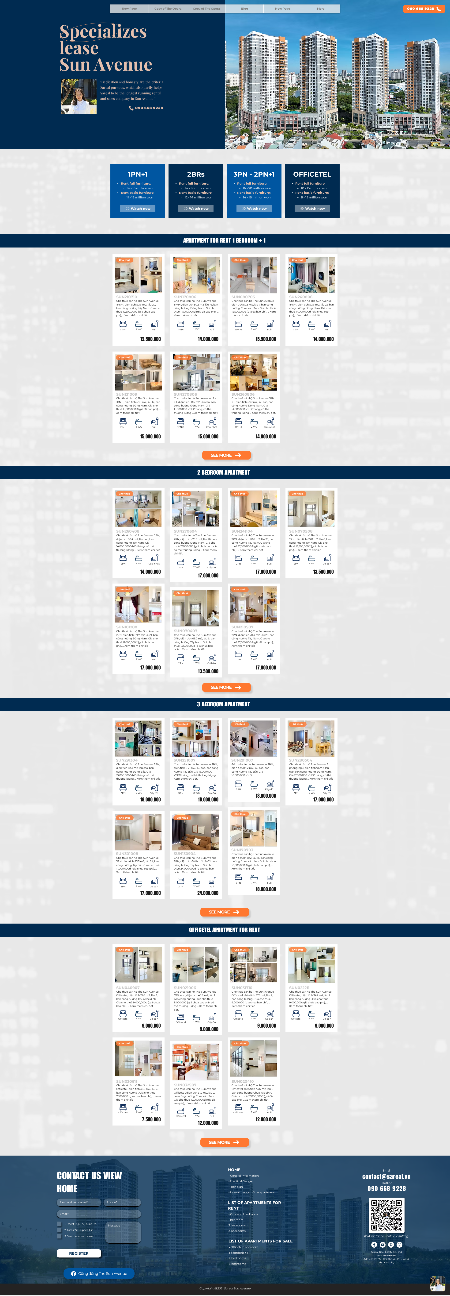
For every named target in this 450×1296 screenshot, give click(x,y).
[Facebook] (374, 1245)
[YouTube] (383, 1245)
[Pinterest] (391, 1245)
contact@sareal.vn (386, 1176)
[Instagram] (399, 1245)
